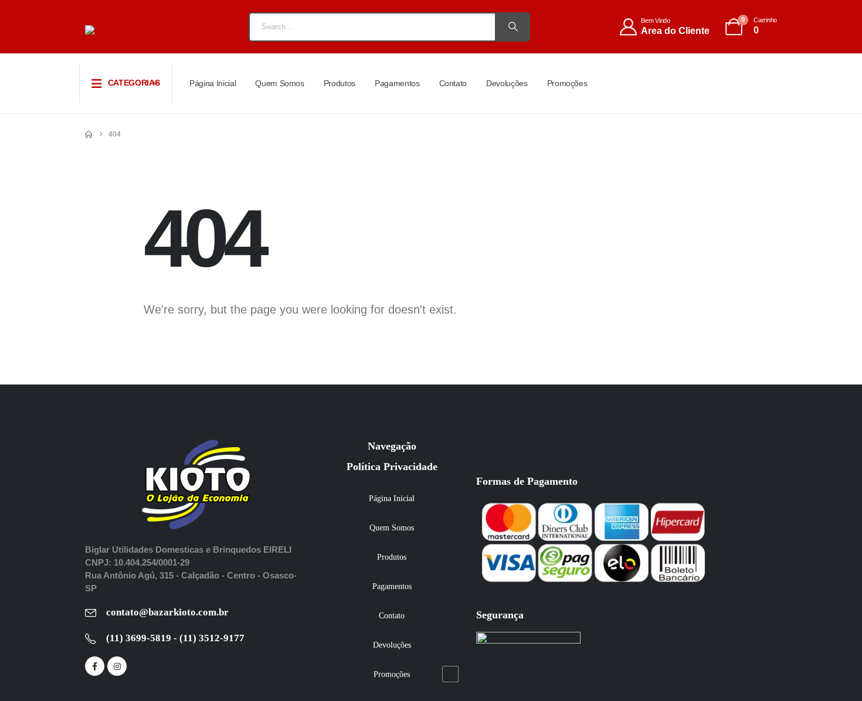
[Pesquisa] (512, 26)
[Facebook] (94, 666)
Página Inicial (212, 83)
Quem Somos (279, 83)
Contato (453, 83)
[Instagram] (117, 666)
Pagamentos (397, 83)
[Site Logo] (129, 30)
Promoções (567, 83)
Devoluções (507, 83)
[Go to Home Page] (88, 134)
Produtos (339, 83)
